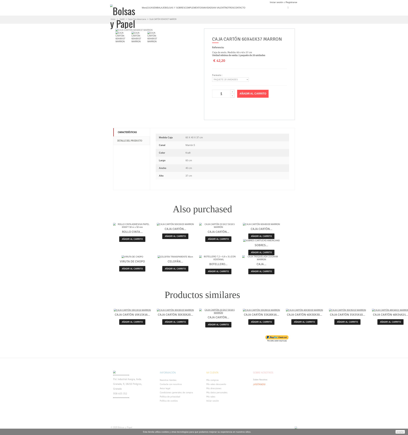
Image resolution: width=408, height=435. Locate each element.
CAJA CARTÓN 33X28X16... (261, 315)
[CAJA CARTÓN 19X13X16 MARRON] (132, 310)
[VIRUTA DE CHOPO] (132, 256)
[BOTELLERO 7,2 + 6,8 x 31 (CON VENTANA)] (218, 258)
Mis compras (212, 380)
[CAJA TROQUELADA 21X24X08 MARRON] (261, 258)
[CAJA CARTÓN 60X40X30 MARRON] (261, 224)
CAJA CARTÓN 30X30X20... (175, 315)
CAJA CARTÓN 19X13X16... (132, 315)
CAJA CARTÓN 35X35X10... (347, 315)
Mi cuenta (212, 372)
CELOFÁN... (175, 261)
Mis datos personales (216, 392)
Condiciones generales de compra (176, 392)
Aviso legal (165, 388)
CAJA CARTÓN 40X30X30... (304, 315)
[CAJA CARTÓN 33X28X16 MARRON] (261, 310)
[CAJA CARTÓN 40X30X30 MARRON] (304, 310)
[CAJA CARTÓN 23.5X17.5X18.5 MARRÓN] (218, 226)
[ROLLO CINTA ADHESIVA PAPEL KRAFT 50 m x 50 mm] (132, 226)
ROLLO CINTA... (132, 232)
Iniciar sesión (277, 2)
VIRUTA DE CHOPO (132, 261)
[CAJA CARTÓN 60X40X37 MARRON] (123, 39)
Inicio (113, 19)
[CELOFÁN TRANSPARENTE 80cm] (175, 256)
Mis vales (210, 396)
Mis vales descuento (216, 384)
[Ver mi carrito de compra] (294, 13)
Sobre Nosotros (260, 379)
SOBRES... (261, 245)
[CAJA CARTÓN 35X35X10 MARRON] (347, 310)
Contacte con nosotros (171, 384)
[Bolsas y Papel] (124, 15)
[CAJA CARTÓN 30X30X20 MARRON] (175, 310)
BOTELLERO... (218, 264)
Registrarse (291, 2)
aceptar (400, 432)
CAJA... (261, 264)
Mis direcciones (213, 388)
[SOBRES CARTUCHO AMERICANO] (261, 240)
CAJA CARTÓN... (175, 229)
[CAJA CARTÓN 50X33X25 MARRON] (175, 224)
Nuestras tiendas (168, 380)
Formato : (217, 75)
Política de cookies (169, 400)
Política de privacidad (170, 396)
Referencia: (218, 47)
